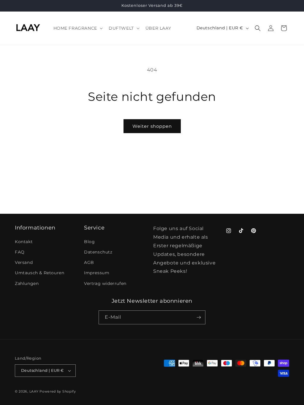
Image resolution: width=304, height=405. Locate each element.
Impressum (96, 272)
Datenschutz (98, 252)
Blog (89, 241)
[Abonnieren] (198, 317)
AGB (89, 262)
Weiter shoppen (152, 126)
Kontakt (24, 241)
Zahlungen (27, 283)
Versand (24, 262)
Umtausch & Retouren (39, 272)
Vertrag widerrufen (105, 283)
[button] (77, 28)
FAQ (20, 252)
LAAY (34, 391)
